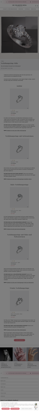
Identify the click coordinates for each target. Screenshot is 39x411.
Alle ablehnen (15, 408)
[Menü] (37, 403)
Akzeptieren (6, 408)
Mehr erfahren (12, 406)
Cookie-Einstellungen (26, 408)
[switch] (36, 408)
